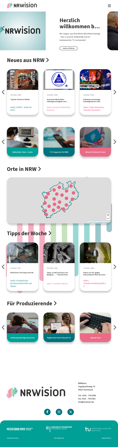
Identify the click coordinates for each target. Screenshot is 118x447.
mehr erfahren (23, 48)
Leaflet (90, 222)
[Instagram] (59, 412)
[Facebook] (47, 412)
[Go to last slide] (3, 92)
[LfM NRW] (59, 429)
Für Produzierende (29, 303)
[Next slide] (114, 28)
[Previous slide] (3, 28)
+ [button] (108, 215)
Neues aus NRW (25, 60)
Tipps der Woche (27, 233)
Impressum (106, 437)
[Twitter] (70, 412)
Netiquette (59, 437)
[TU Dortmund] (98, 429)
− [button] (108, 218)
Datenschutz (13, 437)
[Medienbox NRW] (20, 429)
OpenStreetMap (99, 222)
